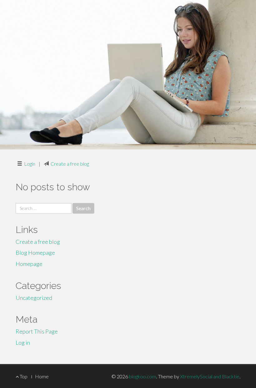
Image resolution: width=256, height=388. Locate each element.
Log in (23, 342)
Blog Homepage (35, 252)
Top (23, 376)
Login (29, 164)
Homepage (29, 263)
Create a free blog (70, 164)
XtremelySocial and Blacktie (209, 376)
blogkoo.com (142, 376)
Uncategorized (34, 297)
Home (42, 376)
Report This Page (37, 331)
